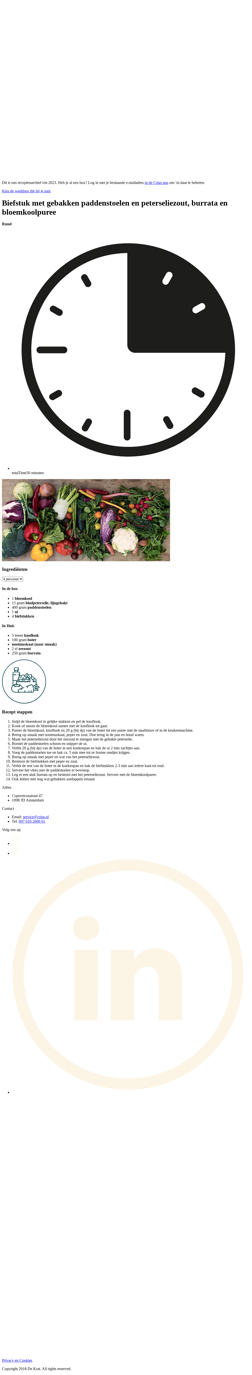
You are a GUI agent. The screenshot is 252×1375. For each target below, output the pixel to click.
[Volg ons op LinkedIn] (131, 1092)
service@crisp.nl (36, 817)
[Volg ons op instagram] (16, 853)
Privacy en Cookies (17, 1360)
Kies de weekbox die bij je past (26, 191)
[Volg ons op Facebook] (16, 843)
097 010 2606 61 (32, 821)
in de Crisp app (156, 183)
